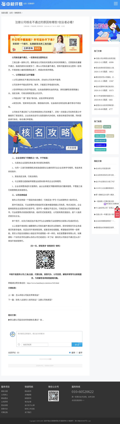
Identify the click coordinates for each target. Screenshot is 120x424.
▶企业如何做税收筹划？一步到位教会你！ (105, 221)
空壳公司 (98, 127)
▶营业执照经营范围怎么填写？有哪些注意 (105, 68)
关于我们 (28, 412)
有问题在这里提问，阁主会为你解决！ (32, 334)
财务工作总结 (30, 409)
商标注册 (4, 391)
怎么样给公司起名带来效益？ (28, 295)
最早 (80, 353)
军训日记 (110, 136)
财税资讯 (18, 13)
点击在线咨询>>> (78, 400)
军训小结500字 (100, 140)
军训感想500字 (100, 145)
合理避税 (28, 395)
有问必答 (28, 402)
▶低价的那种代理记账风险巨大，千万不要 (105, 86)
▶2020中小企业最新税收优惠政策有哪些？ (105, 188)
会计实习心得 (30, 405)
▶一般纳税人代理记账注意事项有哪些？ (105, 201)
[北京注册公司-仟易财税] (12, 3)
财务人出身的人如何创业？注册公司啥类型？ (34, 300)
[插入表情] (19, 344)
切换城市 (31, 3)
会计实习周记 (100, 131)
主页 (11, 13)
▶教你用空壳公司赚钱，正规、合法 (105, 77)
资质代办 (4, 409)
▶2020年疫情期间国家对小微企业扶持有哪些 (105, 96)
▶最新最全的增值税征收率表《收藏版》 (105, 227)
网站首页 (28, 391)
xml (89, 421)
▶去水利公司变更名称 (102, 168)
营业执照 (4, 405)
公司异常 (4, 402)
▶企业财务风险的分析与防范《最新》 (105, 175)
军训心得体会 (100, 136)
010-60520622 (83, 391)
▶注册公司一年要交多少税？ (104, 214)
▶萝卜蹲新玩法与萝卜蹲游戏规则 (105, 195)
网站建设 (4, 398)
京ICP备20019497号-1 (81, 421)
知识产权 (107, 127)
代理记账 (4, 412)
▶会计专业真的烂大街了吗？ (104, 182)
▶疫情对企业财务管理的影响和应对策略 (105, 105)
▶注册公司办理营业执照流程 (104, 58)
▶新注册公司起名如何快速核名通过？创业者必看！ (29, 320)
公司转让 (4, 395)
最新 (73, 353)
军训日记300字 (100, 150)
